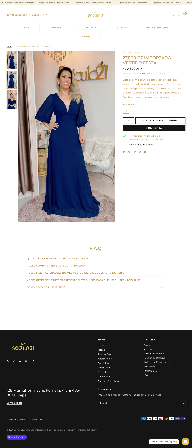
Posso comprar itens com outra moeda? (56, 265)
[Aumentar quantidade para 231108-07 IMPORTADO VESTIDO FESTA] (132, 121)
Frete (142, 73)
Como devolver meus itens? (47, 287)
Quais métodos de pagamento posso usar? (57, 258)
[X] (129, 151)
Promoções (104, 354)
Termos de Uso (152, 366)
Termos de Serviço (154, 353)
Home (101, 349)
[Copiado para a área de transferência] (145, 151)
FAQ (146, 374)
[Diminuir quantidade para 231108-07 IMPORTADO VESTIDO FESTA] (125, 121)
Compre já (154, 128)
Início (9, 46)
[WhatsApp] (140, 151)
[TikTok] (34, 361)
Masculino (103, 372)
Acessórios (104, 358)
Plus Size (103, 367)
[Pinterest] (135, 151)
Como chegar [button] (14, 403)
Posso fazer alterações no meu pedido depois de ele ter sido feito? (76, 272)
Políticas (149, 340)
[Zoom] (109, 56)
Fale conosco (151, 349)
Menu (101, 340)
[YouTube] (22, 361)
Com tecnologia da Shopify (83, 430)
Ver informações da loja (141, 144)
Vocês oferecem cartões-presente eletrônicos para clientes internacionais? (83, 280)
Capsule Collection (108, 381)
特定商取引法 (150, 370)
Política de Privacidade (156, 362)
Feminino (103, 363)
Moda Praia (104, 345)
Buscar (147, 345)
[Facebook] (124, 151)
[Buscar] (179, 15)
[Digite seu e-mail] (182, 403)
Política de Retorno (154, 357)
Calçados (103, 376)
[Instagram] (16, 361)
